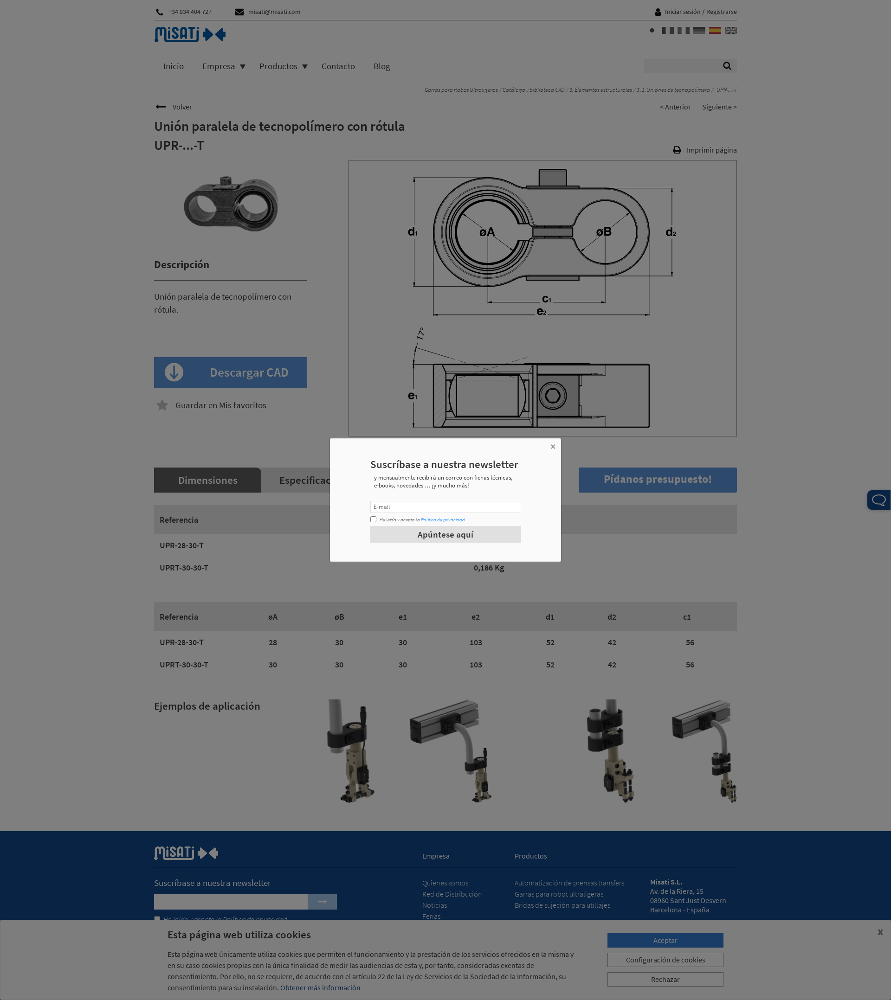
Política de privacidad (443, 519)
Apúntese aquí (445, 534)
